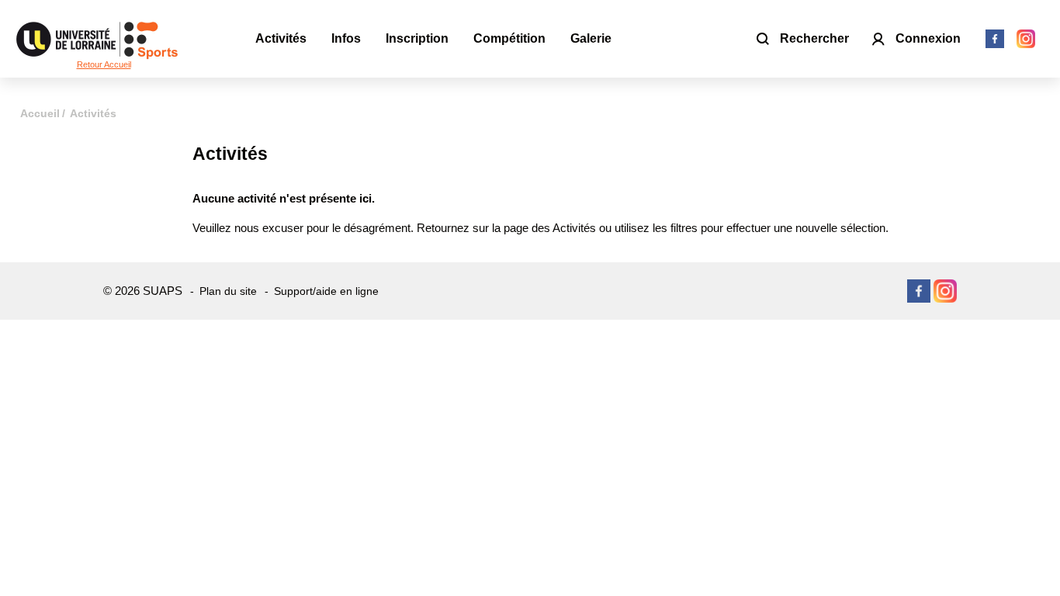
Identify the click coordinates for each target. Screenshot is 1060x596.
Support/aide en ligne (326, 291)
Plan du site (228, 291)
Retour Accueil (104, 64)
